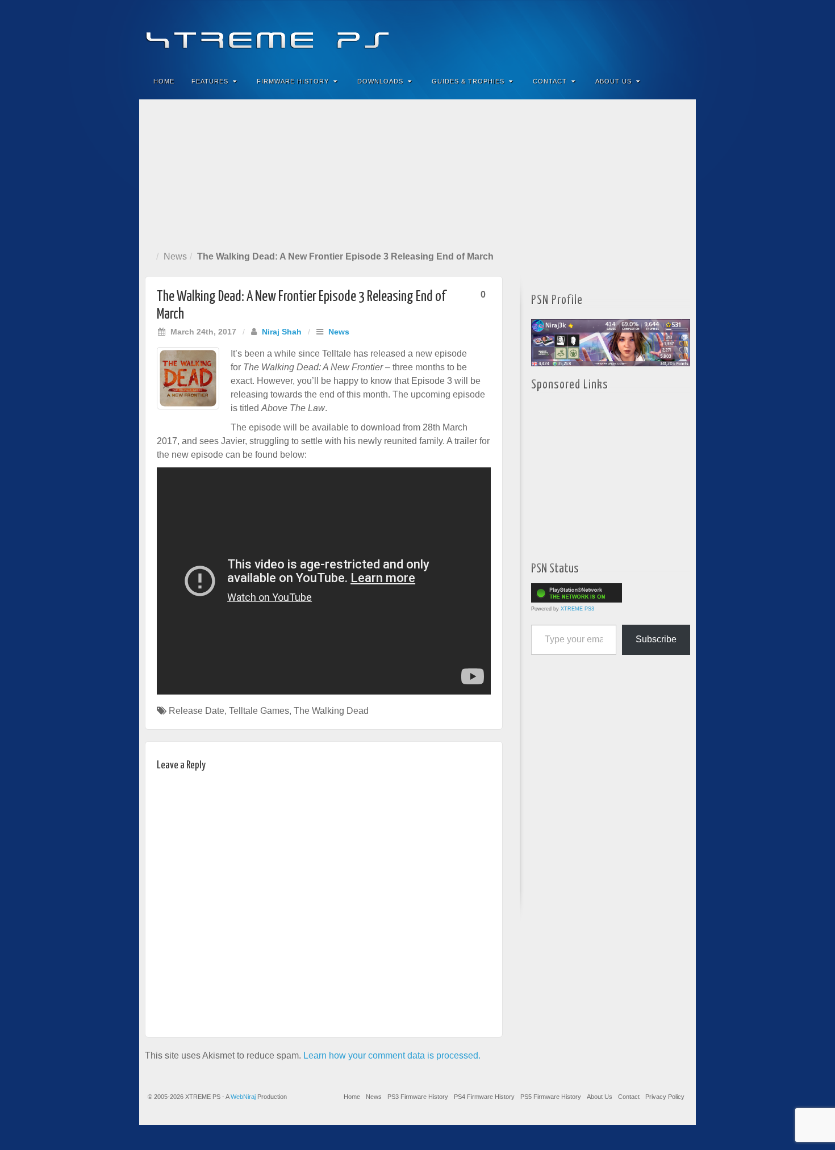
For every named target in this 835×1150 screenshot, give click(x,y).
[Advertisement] (417, 172)
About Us (613, 81)
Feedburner (618, 33)
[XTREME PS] (417, 32)
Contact (550, 81)
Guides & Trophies (468, 81)
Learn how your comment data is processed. (392, 1055)
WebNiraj (243, 1096)
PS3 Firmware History (417, 1096)
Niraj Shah (282, 331)
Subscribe (656, 639)
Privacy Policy (664, 1096)
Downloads (380, 81)
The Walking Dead (331, 711)
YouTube (664, 33)
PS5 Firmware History (550, 1096)
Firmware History (293, 81)
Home (163, 81)
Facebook (603, 33)
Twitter (649, 33)
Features (209, 81)
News (175, 256)
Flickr (634, 33)
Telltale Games (259, 711)
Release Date (196, 711)
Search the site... (679, 81)
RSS (680, 33)
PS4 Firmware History (484, 1096)
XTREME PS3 (577, 609)
